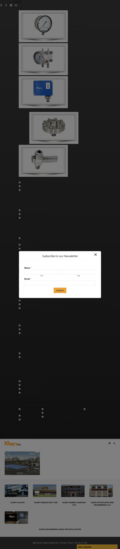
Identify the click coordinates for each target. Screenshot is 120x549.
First (41, 276)
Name (28, 268)
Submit (60, 290)
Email (27, 279)
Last (78, 276)
